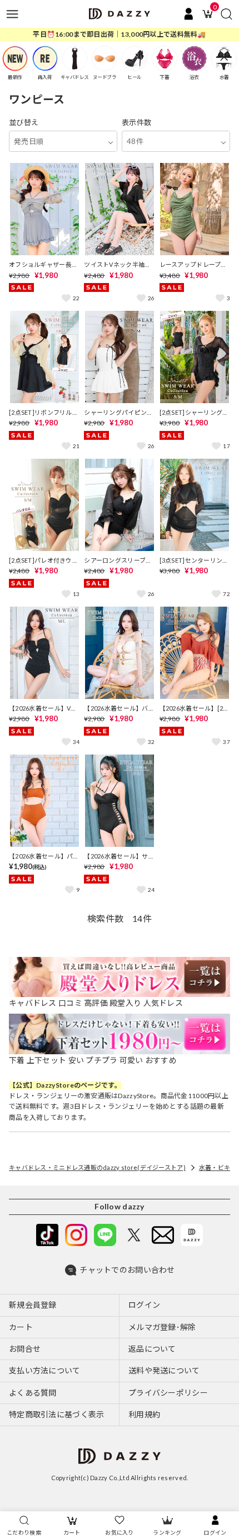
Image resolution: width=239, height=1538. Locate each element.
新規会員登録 (33, 1304)
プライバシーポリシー (168, 1392)
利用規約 (144, 1414)
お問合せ (25, 1348)
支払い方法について (45, 1370)
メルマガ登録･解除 (162, 1327)
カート (72, 1532)
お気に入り (119, 1532)
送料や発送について (164, 1370)
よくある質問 (33, 1392)
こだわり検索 (24, 1532)
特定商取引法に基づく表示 (56, 1414)
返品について (152, 1348)
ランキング (167, 1532)
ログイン (214, 1532)
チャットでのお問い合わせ (127, 1269)
